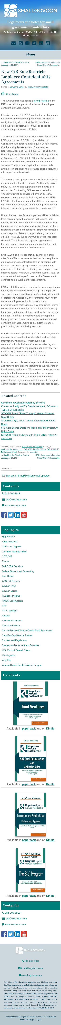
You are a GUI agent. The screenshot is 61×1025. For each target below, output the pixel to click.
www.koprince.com (15, 505)
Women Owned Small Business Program (22, 665)
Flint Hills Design (27, 1019)
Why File (6, 660)
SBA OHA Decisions (12, 620)
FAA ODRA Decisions (12, 566)
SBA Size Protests (11, 625)
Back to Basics (9, 541)
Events (5, 561)
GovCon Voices (9, 591)
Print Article (12, 94)
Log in (38, 1019)
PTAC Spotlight (9, 611)
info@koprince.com (16, 499)
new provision (41, 100)
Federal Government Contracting (18, 571)
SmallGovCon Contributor (37, 87)
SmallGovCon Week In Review (17, 635)
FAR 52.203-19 (53, 449)
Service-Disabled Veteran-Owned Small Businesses (27, 630)
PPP (4, 606)
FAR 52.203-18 (39, 449)
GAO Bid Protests (11, 581)
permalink (34, 452)
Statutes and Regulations (32, 446)
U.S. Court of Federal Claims (16, 650)
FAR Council (6, 452)
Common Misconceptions (14, 551)
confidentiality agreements (12, 449)
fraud (14, 452)
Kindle (50, 728)
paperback (29, 728)
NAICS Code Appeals (12, 601)
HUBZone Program (11, 596)
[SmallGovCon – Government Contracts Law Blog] (30, 954)
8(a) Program (8, 537)
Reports (6, 616)
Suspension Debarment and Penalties (20, 645)
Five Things (8, 576)
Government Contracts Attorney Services (23, 402)
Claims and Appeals (12, 546)
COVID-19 (7, 556)
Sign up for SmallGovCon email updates (27, 475)
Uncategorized (9, 655)
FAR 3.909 (28, 449)
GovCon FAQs (9, 586)
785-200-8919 (12, 493)
